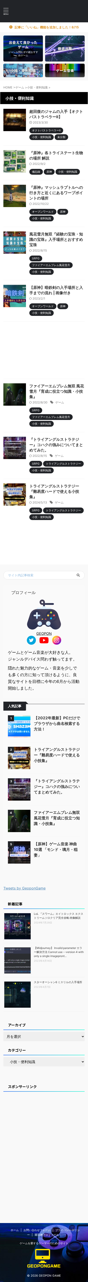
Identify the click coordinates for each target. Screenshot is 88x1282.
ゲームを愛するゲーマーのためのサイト (44, 1243)
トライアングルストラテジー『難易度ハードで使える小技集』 (54, 491)
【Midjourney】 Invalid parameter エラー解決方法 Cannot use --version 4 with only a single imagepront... (59, 952)
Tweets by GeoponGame (24, 888)
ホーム (15, 1230)
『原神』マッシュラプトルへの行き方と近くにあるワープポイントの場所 (56, 192)
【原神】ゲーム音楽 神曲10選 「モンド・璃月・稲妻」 (56, 849)
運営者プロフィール (47, 1234)
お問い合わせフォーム (37, 1230)
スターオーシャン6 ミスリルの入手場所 (58, 982)
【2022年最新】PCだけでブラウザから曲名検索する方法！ (57, 723)
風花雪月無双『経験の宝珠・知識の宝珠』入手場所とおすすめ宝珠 (56, 239)
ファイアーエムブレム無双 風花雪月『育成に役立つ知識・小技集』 (56, 391)
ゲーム (59, 402)
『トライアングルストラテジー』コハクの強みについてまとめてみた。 (56, 444)
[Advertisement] (44, 351)
